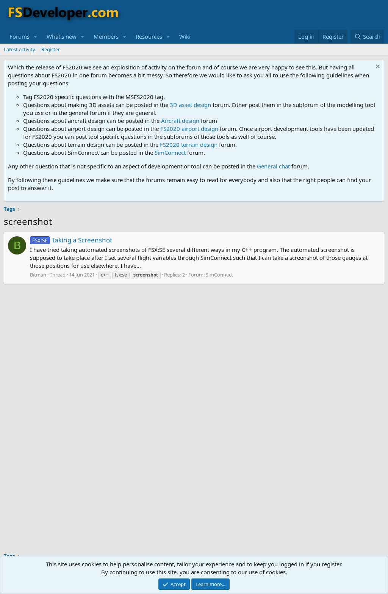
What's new (62, 36)
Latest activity (19, 49)
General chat (273, 166)
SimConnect (170, 152)
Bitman (38, 274)
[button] (35, 37)
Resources (149, 36)
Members (106, 36)
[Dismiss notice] (377, 67)
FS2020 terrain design (188, 144)
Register (50, 49)
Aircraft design (180, 120)
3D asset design (190, 104)
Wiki (185, 36)
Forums (19, 36)
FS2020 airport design (189, 128)
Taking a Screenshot (72, 240)
